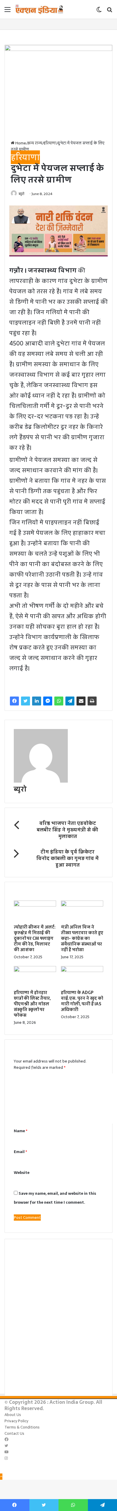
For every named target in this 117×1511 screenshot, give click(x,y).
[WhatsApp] (58, 701)
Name (20, 1131)
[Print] (92, 701)
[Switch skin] (99, 11)
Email (20, 1152)
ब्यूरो (21, 194)
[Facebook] (14, 701)
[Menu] (7, 11)
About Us (12, 1415)
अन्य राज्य (34, 143)
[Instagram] (6, 1458)
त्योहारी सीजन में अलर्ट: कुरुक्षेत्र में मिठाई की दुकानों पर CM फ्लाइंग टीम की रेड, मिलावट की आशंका (35, 938)
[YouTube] (6, 1452)
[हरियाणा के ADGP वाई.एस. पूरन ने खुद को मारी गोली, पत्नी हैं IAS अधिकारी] (82, 971)
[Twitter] (25, 701)
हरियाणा (50, 143)
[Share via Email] (81, 701)
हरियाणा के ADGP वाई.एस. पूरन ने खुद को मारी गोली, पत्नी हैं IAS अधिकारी (82, 1001)
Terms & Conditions (22, 1427)
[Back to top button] (1, 1476)
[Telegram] (69, 701)
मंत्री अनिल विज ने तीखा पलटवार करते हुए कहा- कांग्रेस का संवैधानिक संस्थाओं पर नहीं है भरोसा (82, 938)
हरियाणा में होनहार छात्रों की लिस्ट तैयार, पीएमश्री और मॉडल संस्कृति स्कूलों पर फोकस (32, 1003)
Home (20, 143)
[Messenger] (47, 701)
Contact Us (14, 1433)
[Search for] (109, 11)
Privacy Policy (16, 1421)
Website (21, 1172)
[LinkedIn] (36, 701)
